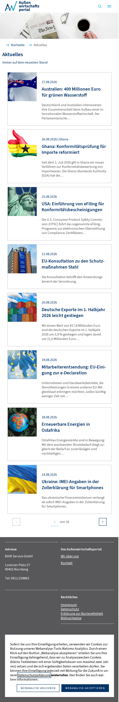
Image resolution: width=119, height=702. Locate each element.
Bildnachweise (71, 618)
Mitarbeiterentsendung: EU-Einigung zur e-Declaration (74, 370)
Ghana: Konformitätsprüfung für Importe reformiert (74, 149)
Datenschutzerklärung (34, 675)
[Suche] (99, 6)
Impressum (69, 605)
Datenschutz (70, 609)
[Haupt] (109, 6)
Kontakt (67, 563)
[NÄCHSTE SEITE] (103, 522)
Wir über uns (70, 556)
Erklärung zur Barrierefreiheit (82, 613)
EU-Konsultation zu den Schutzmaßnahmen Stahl (73, 264)
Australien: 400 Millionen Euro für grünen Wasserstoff (71, 92)
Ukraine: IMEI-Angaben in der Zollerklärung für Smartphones (72, 485)
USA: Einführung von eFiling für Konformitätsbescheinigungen (73, 207)
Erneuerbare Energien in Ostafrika (66, 427)
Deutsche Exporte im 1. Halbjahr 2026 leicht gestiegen (73, 313)
